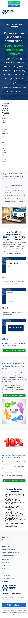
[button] (14, 495)
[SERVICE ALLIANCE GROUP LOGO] (8, 11)
